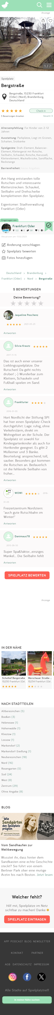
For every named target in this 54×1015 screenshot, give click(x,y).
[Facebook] (27, 980)
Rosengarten (9, 768)
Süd (3, 774)
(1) (16, 722)
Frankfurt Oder (24, 226)
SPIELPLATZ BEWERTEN (27, 575)
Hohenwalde (8, 728)
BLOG (28, 941)
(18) (24, 757)
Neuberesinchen (11, 757)
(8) (10, 780)
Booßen (6, 717)
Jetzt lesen (45, 874)
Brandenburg (35, 273)
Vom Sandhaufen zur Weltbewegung (17, 847)
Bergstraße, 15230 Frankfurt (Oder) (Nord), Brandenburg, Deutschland (26, 97)
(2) (18, 745)
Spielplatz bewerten (21, 251)
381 (31, 230)
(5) (22, 711)
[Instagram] (12, 980)
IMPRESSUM (41, 964)
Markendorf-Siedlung (14, 751)
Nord (30, 278)
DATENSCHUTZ (22, 964)
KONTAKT (17, 953)
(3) (13, 717)
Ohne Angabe (9, 791)
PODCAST (17, 941)
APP (6, 941)
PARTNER (37, 953)
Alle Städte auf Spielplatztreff (27, 990)
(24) (9, 774)
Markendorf (8, 745)
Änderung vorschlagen (23, 244)
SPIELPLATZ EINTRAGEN (27, 919)
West (4, 780)
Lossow (5, 739)
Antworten (10, 333)
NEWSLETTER (41, 941)
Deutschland (13, 273)
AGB (7, 964)
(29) (15, 785)
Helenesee (7, 722)
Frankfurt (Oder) (12, 278)
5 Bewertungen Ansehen (12, 116)
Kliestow (6, 734)
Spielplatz (7, 78)
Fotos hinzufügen (20, 257)
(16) (10, 762)
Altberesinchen (10, 711)
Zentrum (6, 785)
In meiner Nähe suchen (27, 1000)
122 (17, 230)
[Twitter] (41, 980)
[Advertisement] (28, 619)
